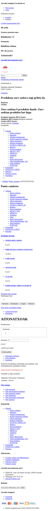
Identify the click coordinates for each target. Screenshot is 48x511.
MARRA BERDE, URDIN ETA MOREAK (18, 285)
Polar (12, 157)
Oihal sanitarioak (16, 141)
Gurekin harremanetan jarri (10, 23)
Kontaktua (9, 176)
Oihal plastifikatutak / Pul (19, 161)
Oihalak (8, 131)
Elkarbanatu (14, 304)
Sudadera (13, 155)
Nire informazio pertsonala (14, 398)
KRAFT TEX (15, 151)
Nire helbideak (10, 395)
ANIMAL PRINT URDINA (13, 240)
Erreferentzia (5, 324)
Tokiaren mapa (10, 464)
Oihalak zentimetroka (17, 137)
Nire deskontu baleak (12, 393)
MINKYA (13, 153)
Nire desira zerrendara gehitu (11, 308)
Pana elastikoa (15, 163)
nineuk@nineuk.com (12, 479)
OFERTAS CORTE (12, 169)
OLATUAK (9, 276)
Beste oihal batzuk (16, 159)
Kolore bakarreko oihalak (19, 139)
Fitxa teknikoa (10, 358)
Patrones (8, 172)
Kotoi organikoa (15, 149)
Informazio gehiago (12, 356)
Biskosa (12, 147)
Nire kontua (5, 385)
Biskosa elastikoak (16, 143)
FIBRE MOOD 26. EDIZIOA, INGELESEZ (19, 249)
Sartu (7, 10)
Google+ (23, 304)
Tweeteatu (5, 304)
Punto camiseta (15, 133)
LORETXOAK (10, 258)
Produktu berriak (7, 236)
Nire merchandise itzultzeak (15, 391)
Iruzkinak (8, 360)
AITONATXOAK (10, 267)
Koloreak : (7, 329)
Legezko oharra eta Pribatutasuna (17, 458)
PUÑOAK (14, 165)
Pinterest (31, 304)
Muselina (13, 135)
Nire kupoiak (10, 400)
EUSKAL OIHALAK (18, 145)
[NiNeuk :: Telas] (18, 73)
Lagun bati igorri (11, 311)
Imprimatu (9, 313)
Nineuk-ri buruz (11, 174)
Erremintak (9, 167)
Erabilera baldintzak (12, 460)
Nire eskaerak (10, 389)
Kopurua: (4, 340)
